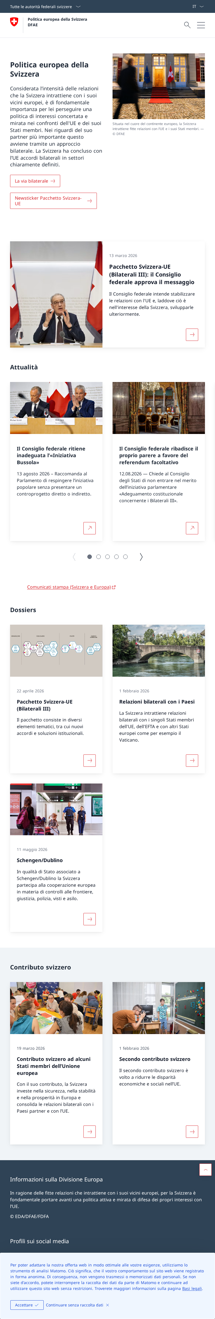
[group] (56, 461)
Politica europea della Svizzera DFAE (58, 21)
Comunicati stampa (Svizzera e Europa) (69, 587)
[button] (89, 557)
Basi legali (192, 1288)
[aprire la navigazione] (201, 25)
